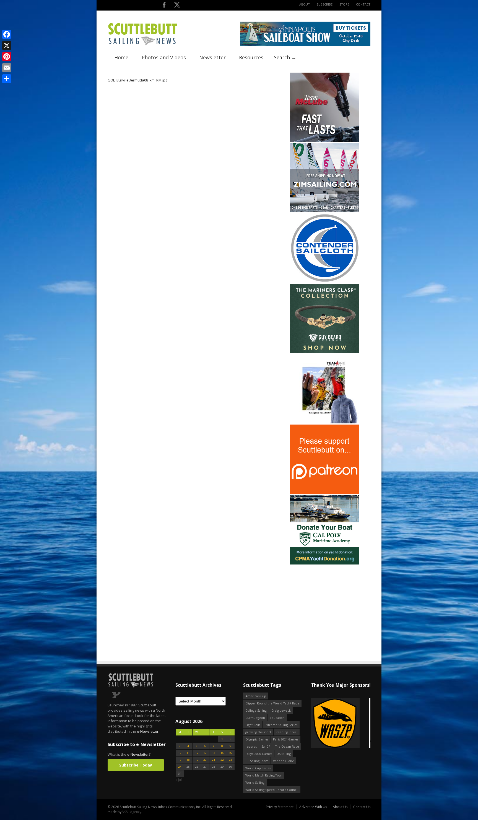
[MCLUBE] (324, 140)
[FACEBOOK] (164, 6)
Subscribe (324, 4)
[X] (6, 45)
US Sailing (284, 754)
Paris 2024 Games (285, 739)
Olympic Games (256, 739)
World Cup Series (258, 768)
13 (205, 753)
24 (179, 766)
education (277, 718)
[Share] (6, 78)
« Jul (178, 779)
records (251, 746)
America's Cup (255, 696)
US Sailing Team (256, 761)
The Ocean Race (287, 746)
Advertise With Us (313, 806)
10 (179, 753)
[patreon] (324, 493)
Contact (363, 4)
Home (121, 57)
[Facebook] (6, 34)
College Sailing (256, 710)
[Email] (6, 67)
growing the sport (258, 732)
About (304, 4)
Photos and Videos (164, 57)
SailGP (266, 746)
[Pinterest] (6, 56)
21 (213, 760)
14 (213, 753)
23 (230, 760)
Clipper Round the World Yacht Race (272, 703)
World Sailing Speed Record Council (271, 790)
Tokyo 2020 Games (258, 754)
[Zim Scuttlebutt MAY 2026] (324, 211)
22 (222, 760)
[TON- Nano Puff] (324, 422)
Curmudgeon (255, 718)
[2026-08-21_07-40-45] (305, 44)
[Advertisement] (324, 600)
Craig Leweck (281, 710)
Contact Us (361, 806)
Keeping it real (286, 732)
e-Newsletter (148, 731)
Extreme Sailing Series (281, 725)
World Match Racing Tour (263, 775)
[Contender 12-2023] (324, 281)
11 (188, 753)
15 (222, 753)
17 (179, 760)
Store (344, 4)
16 (230, 753)
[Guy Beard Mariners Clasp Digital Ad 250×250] (324, 351)
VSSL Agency (131, 811)
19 (196, 760)
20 (205, 760)
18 (188, 760)
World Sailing (254, 782)
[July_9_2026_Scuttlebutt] (324, 563)
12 (196, 753)
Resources (251, 57)
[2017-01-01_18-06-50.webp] (322, 723)
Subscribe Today (135, 765)
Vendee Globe (283, 761)
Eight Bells (252, 725)
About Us (340, 806)
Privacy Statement (279, 806)
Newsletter (212, 57)
